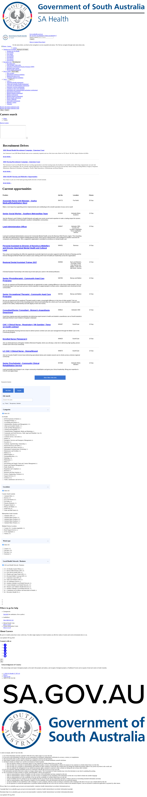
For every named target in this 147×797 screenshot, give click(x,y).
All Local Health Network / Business (14, 565)
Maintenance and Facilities (12, 451)
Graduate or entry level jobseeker (16, 88)
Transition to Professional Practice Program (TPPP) (20, 66)
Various (7, 533)
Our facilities (10, 55)
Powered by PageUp (6, 382)
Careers (15, 48)
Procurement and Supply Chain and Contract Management (20, 463)
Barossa (7, 498)
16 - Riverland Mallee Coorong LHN (15, 576)
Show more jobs (50, 377)
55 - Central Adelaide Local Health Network (17, 585)
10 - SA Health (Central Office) (13, 569)
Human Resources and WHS (12, 445)
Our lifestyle (10, 57)
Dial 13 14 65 (7, 624)
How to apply (7, 71)
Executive (7, 442)
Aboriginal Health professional (15, 82)
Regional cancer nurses (13, 68)
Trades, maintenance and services (14, 479)
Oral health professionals (13, 101)
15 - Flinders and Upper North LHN (15, 574)
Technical (7, 477)
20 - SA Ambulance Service (12, 581)
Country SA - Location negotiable (14, 528)
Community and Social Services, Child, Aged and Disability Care (22, 433)
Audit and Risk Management (12, 427)
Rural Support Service (10, 530)
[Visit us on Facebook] (5, 645)
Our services (10, 60)
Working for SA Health (9, 49)
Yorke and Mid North (11, 510)
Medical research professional (15, 96)
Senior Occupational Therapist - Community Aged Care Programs (27, 295)
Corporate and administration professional (18, 85)
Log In (19, 390)
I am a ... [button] (11, 79)
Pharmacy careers (11, 102)
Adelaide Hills (9, 496)
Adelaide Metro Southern (12, 521)
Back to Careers (4, 123)
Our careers (10, 54)
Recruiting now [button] (16, 62)
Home (5, 118)
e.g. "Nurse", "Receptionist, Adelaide (12, 403)
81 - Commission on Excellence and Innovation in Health (20, 590)
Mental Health (9, 454)
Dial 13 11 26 (7, 627)
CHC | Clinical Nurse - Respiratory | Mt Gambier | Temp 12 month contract (27, 326)
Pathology (8, 458)
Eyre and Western (10, 499)
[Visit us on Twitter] (5, 650)
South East (8, 508)
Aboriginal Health (10, 420)
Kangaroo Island (9, 505)
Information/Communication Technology (15, 449)
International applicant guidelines (15, 74)
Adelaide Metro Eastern (11, 517)
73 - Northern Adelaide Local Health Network (17, 588)
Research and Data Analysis (12, 472)
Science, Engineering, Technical (13, 474)
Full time (7, 550)
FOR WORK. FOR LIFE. (14, 65)
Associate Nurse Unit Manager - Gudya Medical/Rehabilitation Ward (20, 202)
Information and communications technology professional (22, 90)
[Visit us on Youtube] (5, 655)
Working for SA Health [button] (22, 49)
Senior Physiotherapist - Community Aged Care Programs (23, 279)
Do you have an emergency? (37, 35)
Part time (7, 552)
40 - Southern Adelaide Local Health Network (17, 583)
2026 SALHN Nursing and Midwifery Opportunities (20, 176)
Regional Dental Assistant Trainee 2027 (20, 262)
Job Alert (8, 390)
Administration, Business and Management (17, 424)
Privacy (5, 675)
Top (1, 661)
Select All (6, 413)
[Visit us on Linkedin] (5, 653)
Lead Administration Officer (15, 227)
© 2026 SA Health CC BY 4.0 (11, 673)
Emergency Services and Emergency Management (18, 440)
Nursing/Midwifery (10, 456)
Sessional (7, 554)
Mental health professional (14, 69)
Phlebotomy (8, 460)
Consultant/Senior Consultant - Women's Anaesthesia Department (26, 311)
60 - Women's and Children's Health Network (17, 586)
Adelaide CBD (9, 515)
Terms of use (6, 676)
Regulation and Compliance (12, 469)
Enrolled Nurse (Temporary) (15, 339)
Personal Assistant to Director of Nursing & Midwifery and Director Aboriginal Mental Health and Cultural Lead (26, 248)
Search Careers (34, 37)
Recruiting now (7, 62)
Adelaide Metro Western (11, 523)
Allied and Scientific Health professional (17, 84)
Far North (7, 501)
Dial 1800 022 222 (8, 620)
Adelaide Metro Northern (12, 519)
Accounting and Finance (11, 422)
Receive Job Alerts (5, 107)
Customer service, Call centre (12, 436)
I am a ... (5, 79)
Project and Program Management (14, 465)
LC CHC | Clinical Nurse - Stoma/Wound (20, 351)
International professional (13, 91)
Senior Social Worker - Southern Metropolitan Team (25, 214)
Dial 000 (5, 614)
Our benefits (10, 52)
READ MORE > (7, 156)
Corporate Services (10, 435)
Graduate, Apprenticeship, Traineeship (15, 444)
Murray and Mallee (10, 506)
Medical (7, 452)
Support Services (9, 476)
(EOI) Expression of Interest (12, 419)
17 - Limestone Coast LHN (12, 578)
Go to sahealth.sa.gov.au (36, 34)
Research (7, 470)
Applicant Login (14, 107)
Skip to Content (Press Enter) (37, 42)
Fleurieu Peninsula (10, 503)
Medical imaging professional (15, 93)
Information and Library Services (13, 447)
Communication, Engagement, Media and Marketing (19, 431)
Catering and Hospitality (11, 429)
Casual (7, 548)
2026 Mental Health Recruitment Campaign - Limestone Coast (23, 150)
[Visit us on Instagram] (5, 647)
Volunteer (9, 104)
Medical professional (12, 94)
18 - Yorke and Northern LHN (13, 579)
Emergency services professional (15, 87)
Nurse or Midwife (11, 99)
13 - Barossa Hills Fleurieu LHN (14, 570)
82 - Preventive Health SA (12, 592)
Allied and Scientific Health (13, 426)
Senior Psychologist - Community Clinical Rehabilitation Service (21, 364)
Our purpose (10, 59)
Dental (7, 438)
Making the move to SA (13, 76)
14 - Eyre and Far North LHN (13, 572)
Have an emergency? (51, 35)
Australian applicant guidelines (15, 77)
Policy (6, 461)
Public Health (8, 467)
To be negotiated (9, 531)
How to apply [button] (15, 71)
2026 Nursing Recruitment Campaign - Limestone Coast (21, 162)
